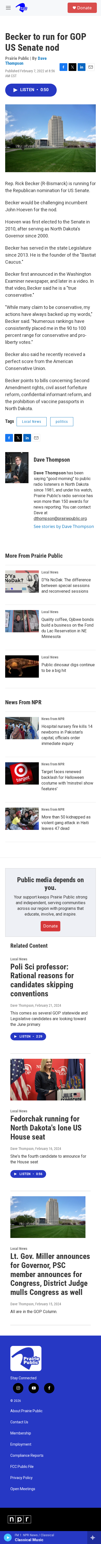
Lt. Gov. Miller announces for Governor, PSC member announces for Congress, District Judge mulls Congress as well (50, 1274)
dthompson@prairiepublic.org (60, 518)
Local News (31, 421)
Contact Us (19, 1422)
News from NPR (52, 719)
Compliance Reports (27, 1456)
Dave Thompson (52, 459)
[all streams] (94, 1537)
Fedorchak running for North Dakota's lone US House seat (46, 1127)
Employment (20, 1444)
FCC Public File (22, 1467)
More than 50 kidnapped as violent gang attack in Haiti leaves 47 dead (66, 823)
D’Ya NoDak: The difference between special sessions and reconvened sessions (66, 585)
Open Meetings (22, 1489)
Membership (20, 1433)
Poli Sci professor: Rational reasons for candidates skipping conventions (42, 980)
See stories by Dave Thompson (64, 526)
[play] (8, 1537)
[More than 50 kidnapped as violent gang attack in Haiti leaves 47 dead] (22, 819)
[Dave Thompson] (16, 467)
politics (62, 421)
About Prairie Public (26, 1411)
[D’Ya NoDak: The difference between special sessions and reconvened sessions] (22, 581)
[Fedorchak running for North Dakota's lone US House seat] (47, 1080)
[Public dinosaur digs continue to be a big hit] (22, 666)
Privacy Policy (21, 1478)
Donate (84, 7)
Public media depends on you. (50, 883)
